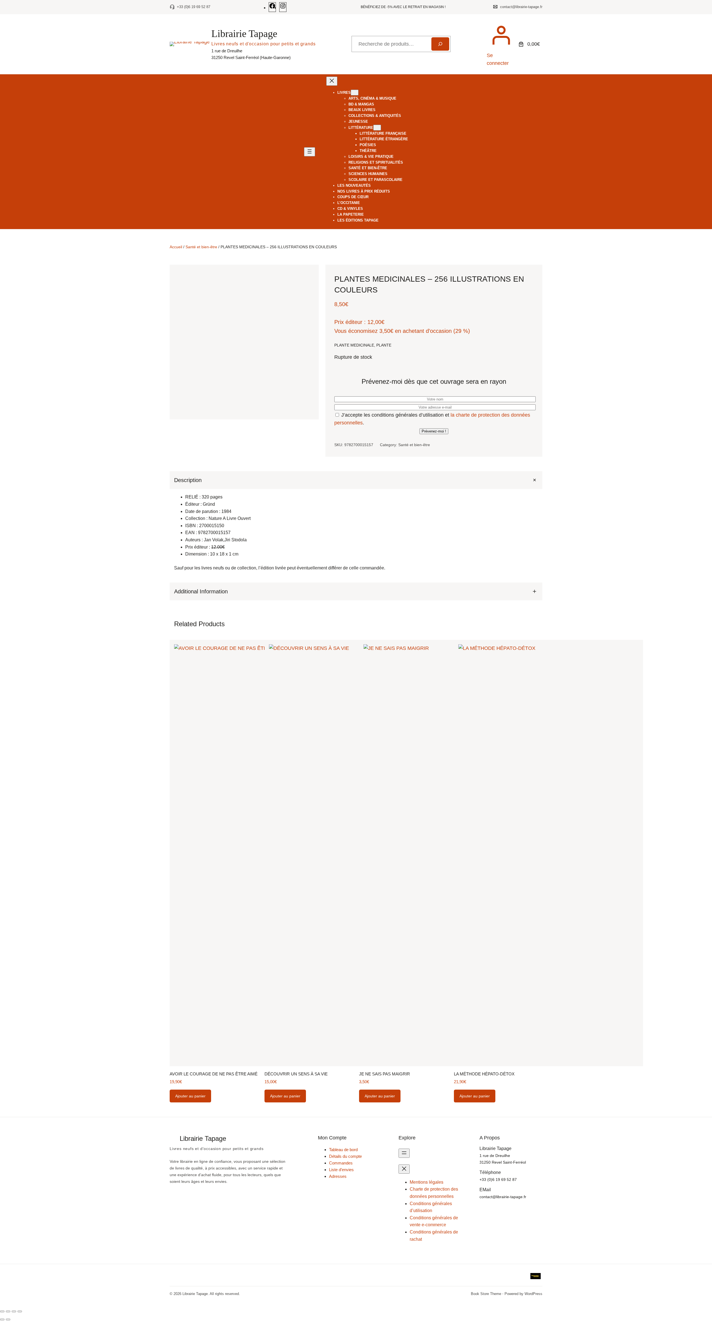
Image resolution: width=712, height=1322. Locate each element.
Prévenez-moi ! (434, 431)
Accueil (176, 247)
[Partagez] (14, 1311)
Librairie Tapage (244, 33)
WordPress (533, 1294)
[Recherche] (440, 44)
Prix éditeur (348, 322)
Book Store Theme (486, 1294)
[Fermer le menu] (331, 81)
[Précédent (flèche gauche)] (2, 1319)
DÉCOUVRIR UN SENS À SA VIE (296, 1074)
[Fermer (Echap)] (20, 1311)
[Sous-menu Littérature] (377, 128)
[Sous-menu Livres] (355, 92)
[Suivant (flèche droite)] (8, 1319)
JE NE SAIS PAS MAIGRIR (384, 1074)
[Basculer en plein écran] (8, 1311)
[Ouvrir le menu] (309, 151)
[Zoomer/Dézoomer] (2, 1311)
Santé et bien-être (201, 247)
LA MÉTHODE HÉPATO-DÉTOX (484, 1074)
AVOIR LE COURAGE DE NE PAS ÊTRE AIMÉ (214, 1074)
